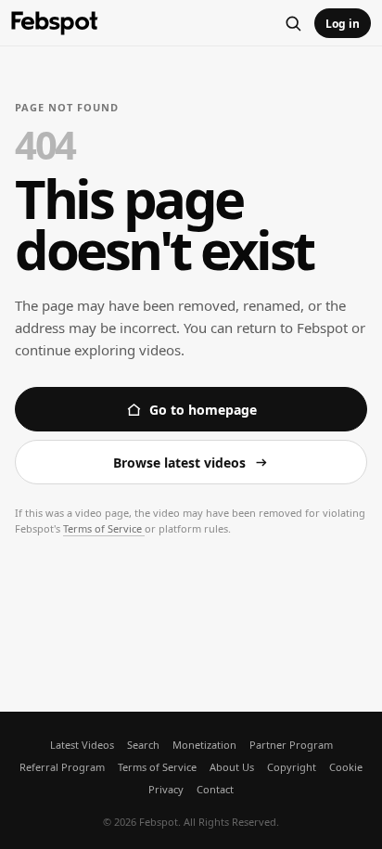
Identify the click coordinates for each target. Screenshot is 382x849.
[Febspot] (54, 23)
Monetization (204, 745)
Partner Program (291, 745)
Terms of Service (104, 528)
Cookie (346, 767)
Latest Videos (82, 745)
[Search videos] (293, 23)
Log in (342, 24)
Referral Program (62, 767)
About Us (232, 767)
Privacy (166, 789)
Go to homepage (203, 409)
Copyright (291, 767)
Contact (215, 789)
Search (143, 745)
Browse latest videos (179, 462)
